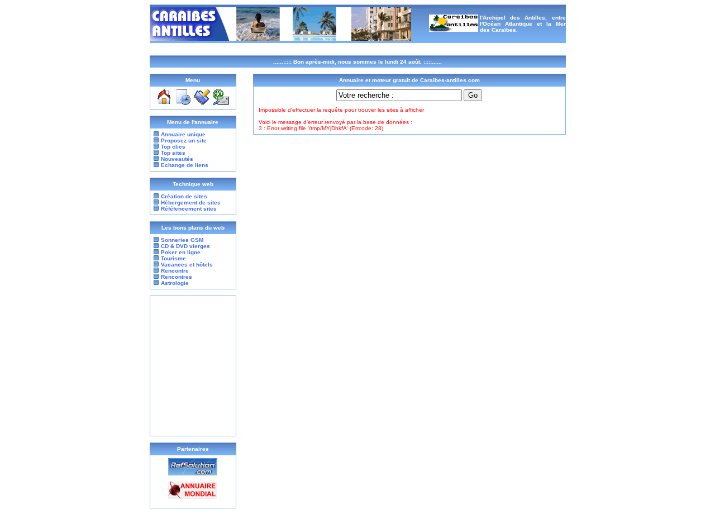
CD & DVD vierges (184, 246)
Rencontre (174, 271)
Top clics (173, 147)
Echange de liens (184, 165)
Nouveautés (177, 159)
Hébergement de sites (191, 202)
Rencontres (175, 277)
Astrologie (174, 283)
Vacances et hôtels (186, 264)
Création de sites (184, 196)
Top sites (173, 153)
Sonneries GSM (181, 240)
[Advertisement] (192, 366)
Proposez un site (184, 140)
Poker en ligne (180, 252)
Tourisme (172, 258)
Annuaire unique (183, 134)
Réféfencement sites (189, 209)
